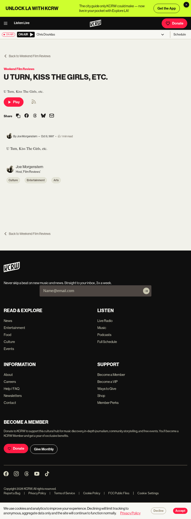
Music (101, 328)
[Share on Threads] (35, 116)
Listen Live (22, 23)
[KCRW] (12, 271)
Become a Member (111, 375)
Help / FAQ (12, 389)
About (8, 375)
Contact (10, 403)
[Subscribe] (146, 291)
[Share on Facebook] (26, 116)
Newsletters (13, 396)
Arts (56, 180)
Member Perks (108, 403)
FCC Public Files (116, 493)
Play (16, 102)
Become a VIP (107, 382)
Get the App (166, 8)
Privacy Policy (35, 493)
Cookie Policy (89, 493)
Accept (180, 511)
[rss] (34, 103)
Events (9, 349)
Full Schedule (107, 342)
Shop (101, 396)
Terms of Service (62, 493)
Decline (158, 511)
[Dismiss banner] (186, 4)
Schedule (180, 34)
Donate (177, 23)
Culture (13, 180)
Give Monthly (44, 449)
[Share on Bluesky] (43, 116)
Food (7, 335)
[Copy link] (18, 116)
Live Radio (105, 321)
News (8, 321)
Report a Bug (12, 493)
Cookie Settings (148, 493)
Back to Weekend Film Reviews (30, 56)
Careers (10, 382)
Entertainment (36, 180)
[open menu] (7, 23)
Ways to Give (106, 389)
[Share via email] (51, 116)
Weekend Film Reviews (19, 69)
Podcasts (104, 335)
